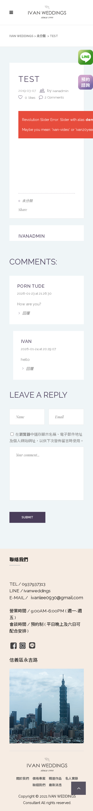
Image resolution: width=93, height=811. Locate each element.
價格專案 (38, 778)
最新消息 (55, 784)
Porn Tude (31, 286)
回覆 (26, 313)
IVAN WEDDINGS (21, 36)
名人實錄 (71, 778)
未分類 (41, 36)
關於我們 (22, 778)
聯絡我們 (38, 784)
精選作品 (55, 778)
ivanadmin (60, 91)
